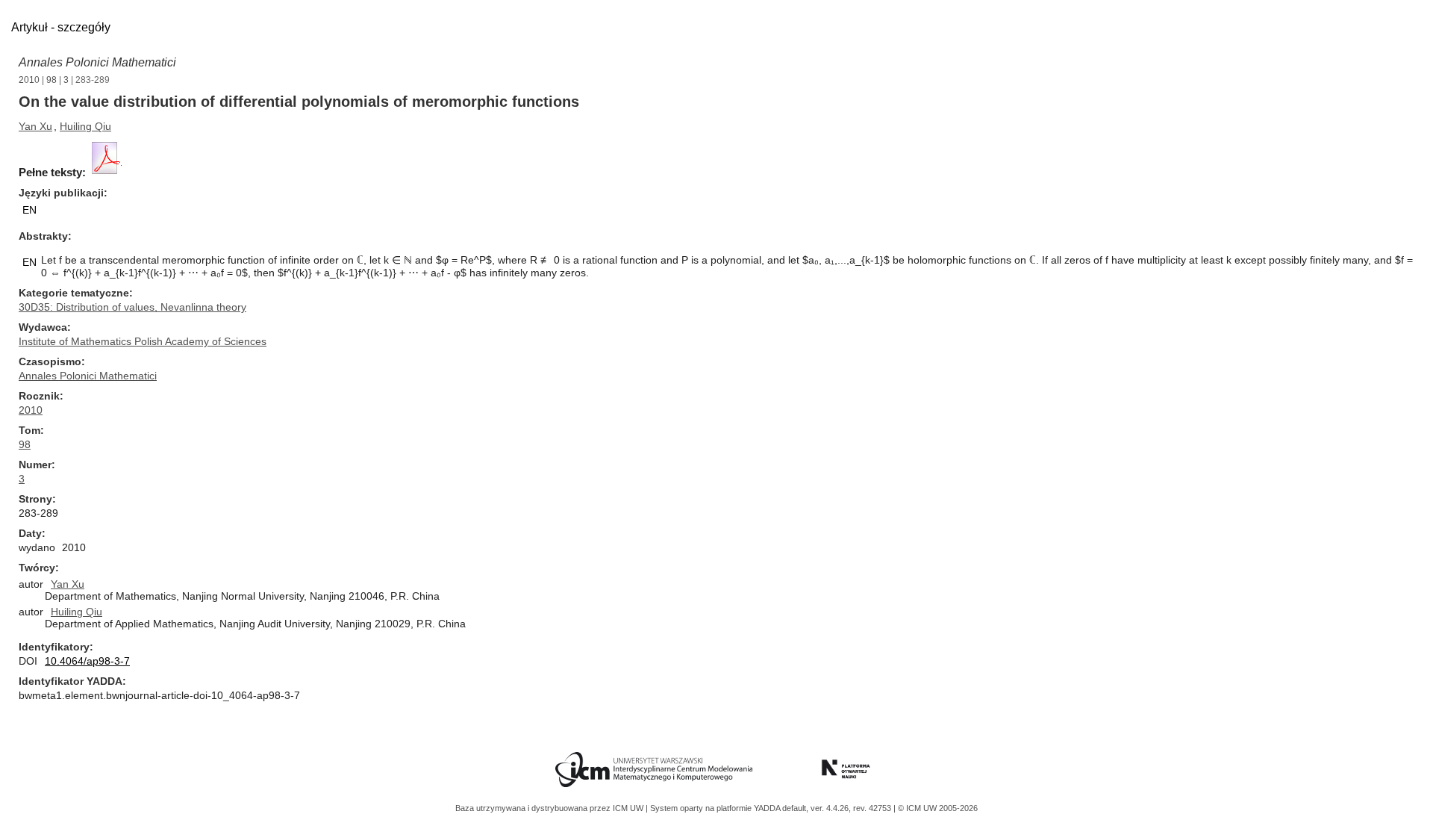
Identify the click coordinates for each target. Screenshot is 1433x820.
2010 (29, 80)
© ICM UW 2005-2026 (938, 808)
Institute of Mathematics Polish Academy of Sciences (142, 341)
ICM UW (629, 808)
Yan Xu (35, 126)
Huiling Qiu (85, 126)
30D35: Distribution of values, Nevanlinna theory (132, 307)
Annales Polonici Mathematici (97, 62)
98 (51, 80)
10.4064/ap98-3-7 (87, 661)
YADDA (768, 808)
